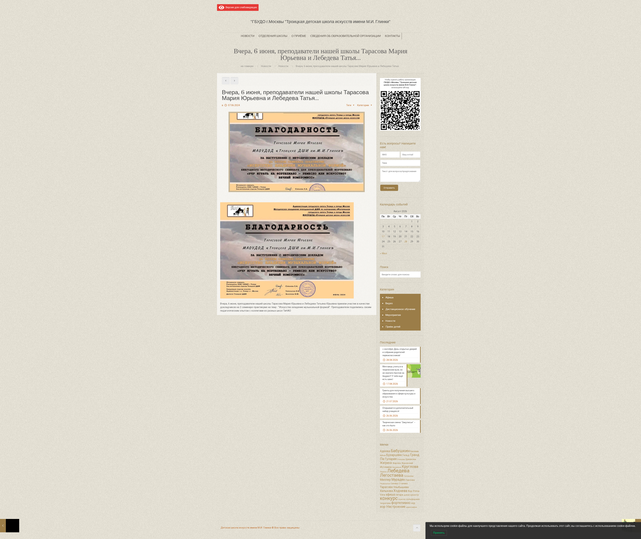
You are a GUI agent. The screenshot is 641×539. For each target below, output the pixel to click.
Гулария (391, 459)
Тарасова (386, 487)
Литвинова (408, 476)
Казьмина (396, 467)
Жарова (396, 463)
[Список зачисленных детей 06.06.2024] (9, 525)
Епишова (401, 459)
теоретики (385, 503)
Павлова (410, 480)
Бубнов (383, 455)
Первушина (385, 484)
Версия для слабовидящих (240, 7)
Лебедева (398, 471)
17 (383, 236)
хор (413, 503)
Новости (266, 66)
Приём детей (392, 326)
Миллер (385, 479)
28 (405, 241)
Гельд (405, 455)
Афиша (389, 297)
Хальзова (386, 491)
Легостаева (391, 475)
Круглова (410, 466)
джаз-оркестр (411, 495)
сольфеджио (413, 499)
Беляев (414, 451)
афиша (390, 494)
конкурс (389, 498)
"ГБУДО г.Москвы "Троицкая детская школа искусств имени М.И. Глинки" (320, 21)
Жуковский (407, 463)
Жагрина (386, 463)
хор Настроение (392, 507)
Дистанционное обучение (400, 309)
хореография (411, 507)
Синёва (394, 483)
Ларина (383, 472)
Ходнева (400, 491)
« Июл (383, 253)
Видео (389, 303)
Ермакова (411, 459)
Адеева (385, 451)
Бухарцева (394, 455)
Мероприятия (393, 315)
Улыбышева (401, 487)
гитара (399, 494)
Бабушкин (400, 450)
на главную (247, 66)
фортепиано (400, 503)
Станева (403, 483)
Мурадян (398, 480)
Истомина (386, 467)
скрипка (401, 499)
